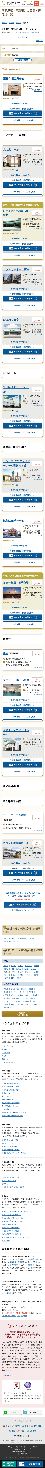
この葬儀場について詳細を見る (23, 120)
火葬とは (5, 1056)
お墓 (26, 1426)
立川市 (20, 995)
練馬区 (36, 975)
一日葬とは (6, 1053)
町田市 (20, 1004)
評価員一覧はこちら (10, 1375)
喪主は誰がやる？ (8, 1096)
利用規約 (34, 1447)
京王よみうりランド (10, 941)
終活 (7, 1426)
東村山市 (17, 1001)
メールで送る (34, 1412)
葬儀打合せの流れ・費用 (11, 1090)
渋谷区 (33, 969)
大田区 (36, 966)
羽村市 (32, 998)
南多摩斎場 (14, 1265)
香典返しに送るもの (9, 1181)
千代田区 (14, 975)
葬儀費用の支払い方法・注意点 (13, 1187)
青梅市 (30, 989)
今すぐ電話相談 (33, 1464)
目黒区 (18, 978)
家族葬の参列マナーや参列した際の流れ (16, 1211)
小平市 (5, 995)
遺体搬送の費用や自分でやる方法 (14, 1112)
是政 (5, 938)
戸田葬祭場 (12, 35)
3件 (17, 98)
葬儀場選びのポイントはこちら (23, 910)
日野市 (34, 1001)
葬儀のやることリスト (10, 1093)
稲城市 (23, 989)
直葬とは (5, 1059)
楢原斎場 (31, 1265)
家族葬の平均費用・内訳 (11, 1146)
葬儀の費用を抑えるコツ (11, 1150)
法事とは (5, 1184)
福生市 (13, 1004)
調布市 (35, 995)
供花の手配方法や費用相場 (11, 1234)
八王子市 (24, 998)
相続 (13, 1431)
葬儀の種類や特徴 (8, 1062)
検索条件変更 (22, 60)
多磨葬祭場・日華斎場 (15, 582)
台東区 (36, 972)
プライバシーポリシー (22, 1447)
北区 (12, 969)
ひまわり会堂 (11, 319)
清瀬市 (5, 992)
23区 (5, 961)
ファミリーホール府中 (16, 269)
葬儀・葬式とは (7, 1046)
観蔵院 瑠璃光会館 (13, 520)
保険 (22, 1431)
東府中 (11, 938)
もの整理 (32, 1431)
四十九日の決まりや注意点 (11, 1177)
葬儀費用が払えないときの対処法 (14, 1153)
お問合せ (17, 1449)
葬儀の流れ (6, 1109)
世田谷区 (28, 972)
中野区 (29, 975)
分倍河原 (31, 938)
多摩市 (27, 995)
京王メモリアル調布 (14, 815)
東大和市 (26, 1001)
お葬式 (17, 1426)
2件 (17, 485)
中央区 (5, 975)
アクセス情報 (38, 91)
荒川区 (13, 966)
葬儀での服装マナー (9, 1224)
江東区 (18, 969)
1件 (17, 170)
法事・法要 (38, 1426)
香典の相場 (6, 1241)
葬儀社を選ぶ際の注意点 (11, 1083)
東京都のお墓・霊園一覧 (22, 1014)
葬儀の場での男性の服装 (11, 1231)
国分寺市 (30, 992)
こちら (9, 1293)
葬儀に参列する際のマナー (11, 1215)
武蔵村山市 (7, 1007)
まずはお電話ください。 (22, 1313)
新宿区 (5, 972)
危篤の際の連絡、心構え (11, 1087)
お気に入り (37, 80)
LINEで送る (13, 1412)
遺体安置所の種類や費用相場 (12, 1116)
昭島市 (5, 989)
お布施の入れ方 (7, 1143)
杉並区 (13, 972)
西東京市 (15, 998)
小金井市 (21, 992)
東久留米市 (7, 1001)
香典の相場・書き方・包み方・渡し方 (15, 1237)
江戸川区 (28, 966)
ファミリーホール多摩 (16, 680)
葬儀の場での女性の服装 (11, 1228)
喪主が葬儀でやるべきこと (11, 1106)
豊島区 (22, 975)
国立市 (13, 992)
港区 (12, 978)
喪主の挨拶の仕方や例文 (11, 1103)
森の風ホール (11, 149)
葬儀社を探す (39, 41)
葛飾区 (5, 969)
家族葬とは (6, 1049)
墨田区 (20, 972)
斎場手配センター (24, 1436)
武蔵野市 (36, 1004)
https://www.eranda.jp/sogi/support (14, 1316)
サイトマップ (26, 1449)
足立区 (5, 966)
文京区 (5, 978)
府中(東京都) (21, 938)
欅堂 (5, 653)
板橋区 (20, 966)
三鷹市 (27, 1004)
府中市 (5, 1004)
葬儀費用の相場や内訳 (10, 1140)
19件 (17, 602)
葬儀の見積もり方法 (9, 1099)
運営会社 (10, 1447)
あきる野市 (15, 989)
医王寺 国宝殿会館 (23, 32)
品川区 (26, 969)
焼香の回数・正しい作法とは (12, 1218)
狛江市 (13, 995)
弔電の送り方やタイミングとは (13, 1221)
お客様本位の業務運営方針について (22, 1451)
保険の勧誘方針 (22, 1453)
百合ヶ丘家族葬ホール (16, 842)
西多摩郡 (6, 998)
